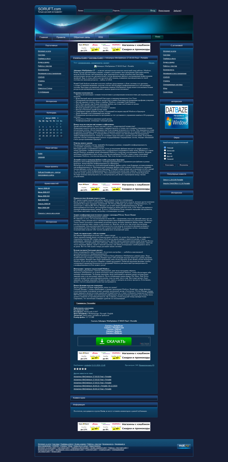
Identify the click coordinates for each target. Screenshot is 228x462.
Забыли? (177, 11)
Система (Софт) (96, 58)
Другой (169, 156)
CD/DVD (41, 77)
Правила (60, 37)
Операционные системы (173, 84)
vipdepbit (41, 157)
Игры (40, 84)
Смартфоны (168, 92)
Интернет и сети (44, 51)
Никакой (169, 159)
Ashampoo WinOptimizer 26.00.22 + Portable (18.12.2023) (95, 386)
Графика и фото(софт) (80, 448)
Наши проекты (95, 446)
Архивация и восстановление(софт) (70, 450)
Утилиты (41, 81)
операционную (96, 63)
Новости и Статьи (45, 88)
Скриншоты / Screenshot (85, 303)
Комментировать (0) (146, 365)
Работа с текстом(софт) (117, 448)
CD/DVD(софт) (91, 450)
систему (106, 63)
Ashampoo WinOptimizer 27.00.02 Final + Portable (92, 380)
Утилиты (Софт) (80, 58)
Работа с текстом (45, 66)
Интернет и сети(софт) (47, 448)
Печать (151, 63)
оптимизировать (84, 63)
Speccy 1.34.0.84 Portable (173, 180)
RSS (100, 37)
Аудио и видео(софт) (98, 448)
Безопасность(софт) (46, 450)
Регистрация (164, 11)
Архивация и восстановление (49, 73)
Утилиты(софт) (105, 450)
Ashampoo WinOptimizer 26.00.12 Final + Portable (92, 389)
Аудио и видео (43, 62)
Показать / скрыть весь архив (49, 213)
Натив (169, 153)
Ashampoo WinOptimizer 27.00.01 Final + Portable (92, 383)
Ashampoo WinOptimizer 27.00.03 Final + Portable (92, 376)
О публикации (43, 92)
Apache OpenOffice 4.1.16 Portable (176, 183)
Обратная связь (82, 37)
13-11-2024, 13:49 (98, 365)
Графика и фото (44, 58)
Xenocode (170, 151)
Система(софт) (64, 448)
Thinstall (169, 148)
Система (41, 55)
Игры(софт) (56, 451)
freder (40, 153)
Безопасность (43, 70)
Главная (44, 37)
